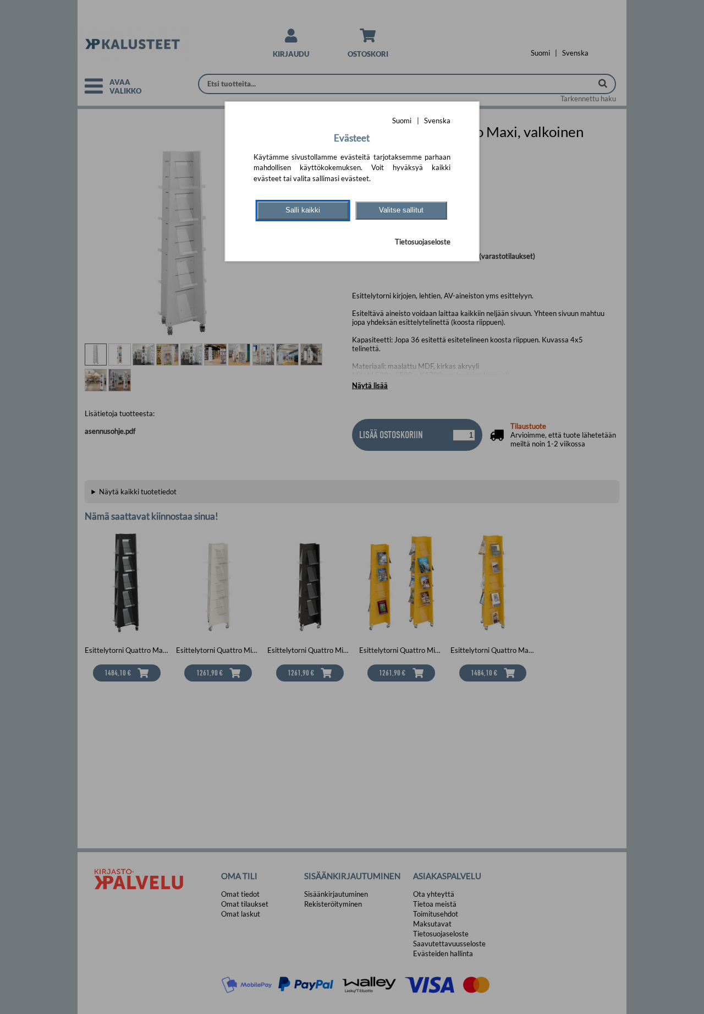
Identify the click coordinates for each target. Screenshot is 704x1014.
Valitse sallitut (401, 210)
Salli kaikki (302, 210)
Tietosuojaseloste (422, 241)
